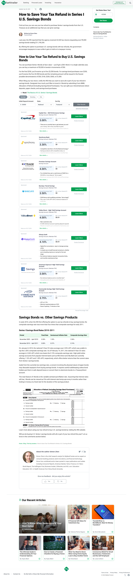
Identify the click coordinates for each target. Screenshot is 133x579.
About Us (7, 574)
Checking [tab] (32, 97)
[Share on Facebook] (40, 9)
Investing (48, 3)
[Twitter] (80, 451)
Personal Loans (37, 3)
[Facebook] (82, 451)
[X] (125, 575)
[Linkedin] (85, 451)
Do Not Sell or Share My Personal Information (39, 574)
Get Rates (103, 20)
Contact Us (16, 574)
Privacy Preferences (124, 572)
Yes (49, 481)
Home (20, 443)
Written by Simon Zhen (30, 33)
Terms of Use (104, 572)
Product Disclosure (79, 120)
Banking (26, 3)
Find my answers (31, 443)
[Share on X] (36, 9)
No (61, 481)
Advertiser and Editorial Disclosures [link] (119, 3)
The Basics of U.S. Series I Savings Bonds (42, 93)
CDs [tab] (41, 97)
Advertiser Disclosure (82, 108)
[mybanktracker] (9, 3)
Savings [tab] (23, 97)
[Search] (130, 3)
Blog (24, 443)
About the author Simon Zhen (47, 452)
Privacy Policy (113, 572)
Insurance (58, 3)
